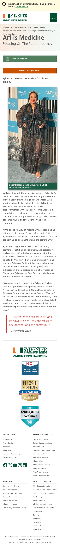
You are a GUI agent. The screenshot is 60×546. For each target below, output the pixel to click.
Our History (37, 497)
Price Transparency (40, 472)
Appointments (9, 439)
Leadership (37, 511)
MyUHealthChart (9, 457)
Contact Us (37, 526)
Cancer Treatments (40, 439)
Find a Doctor (8, 443)
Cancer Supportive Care (42, 443)
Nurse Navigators (40, 454)
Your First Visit (38, 447)
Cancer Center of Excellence (44, 493)
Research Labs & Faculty (12, 493)
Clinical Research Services (13, 497)
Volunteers (37, 519)
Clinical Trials (38, 461)
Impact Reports (39, 500)
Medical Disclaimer (12, 537)
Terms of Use (24, 537)
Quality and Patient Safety (43, 508)
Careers (36, 515)
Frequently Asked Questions (44, 450)
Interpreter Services (41, 457)
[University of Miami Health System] (15, 17)
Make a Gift (7, 450)
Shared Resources (10, 500)
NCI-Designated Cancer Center (45, 490)
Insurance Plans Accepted (13, 454)
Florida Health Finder (41, 476)
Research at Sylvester (11, 486)
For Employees (36, 539)
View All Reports (19, 59)
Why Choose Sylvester (42, 486)
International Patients (41, 465)
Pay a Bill (6, 447)
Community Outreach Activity (14, 508)
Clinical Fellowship (10, 504)
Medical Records (39, 468)
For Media (37, 522)
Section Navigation (28, 71)
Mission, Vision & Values (42, 504)
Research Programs (10, 490)
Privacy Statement (36, 537)
